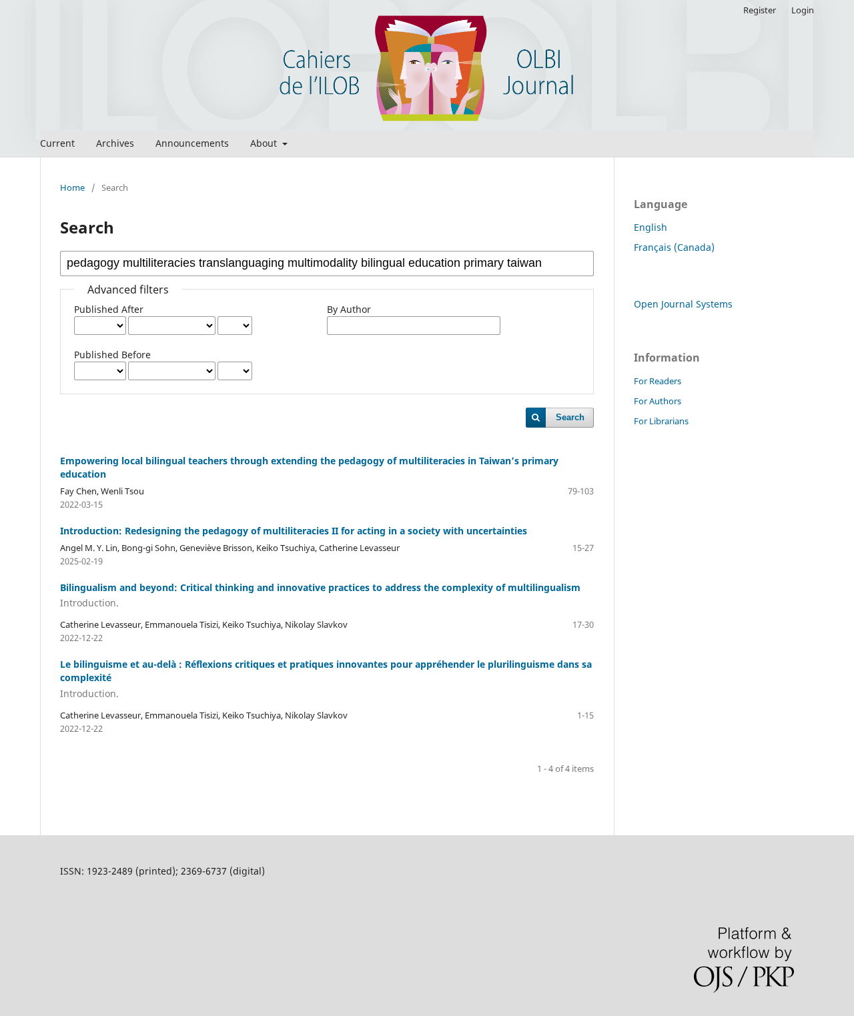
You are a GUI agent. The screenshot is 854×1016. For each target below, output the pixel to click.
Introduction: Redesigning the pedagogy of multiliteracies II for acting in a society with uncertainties (293, 530)
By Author (349, 309)
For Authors (657, 401)
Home (72, 187)
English (650, 227)
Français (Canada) (674, 247)
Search (570, 417)
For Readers (657, 381)
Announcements (192, 143)
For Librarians (661, 421)
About (265, 143)
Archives (115, 143)
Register (759, 10)
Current (57, 143)
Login (802, 10)
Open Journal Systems (683, 304)
